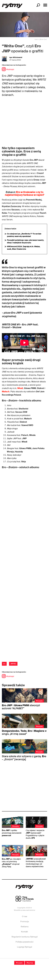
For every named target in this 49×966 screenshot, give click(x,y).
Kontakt (24, 931)
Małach (5, 391)
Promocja (24, 921)
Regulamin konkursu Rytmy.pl (25, 936)
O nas (24, 916)
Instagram (24, 954)
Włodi (20, 388)
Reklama (24, 926)
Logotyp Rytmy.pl (24, 947)
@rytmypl (10, 69)
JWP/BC (13, 664)
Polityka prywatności (24, 942)
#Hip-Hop (30, 963)
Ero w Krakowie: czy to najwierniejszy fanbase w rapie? (24, 193)
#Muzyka (19, 963)
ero (4, 664)
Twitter (33, 954)
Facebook (15, 954)
